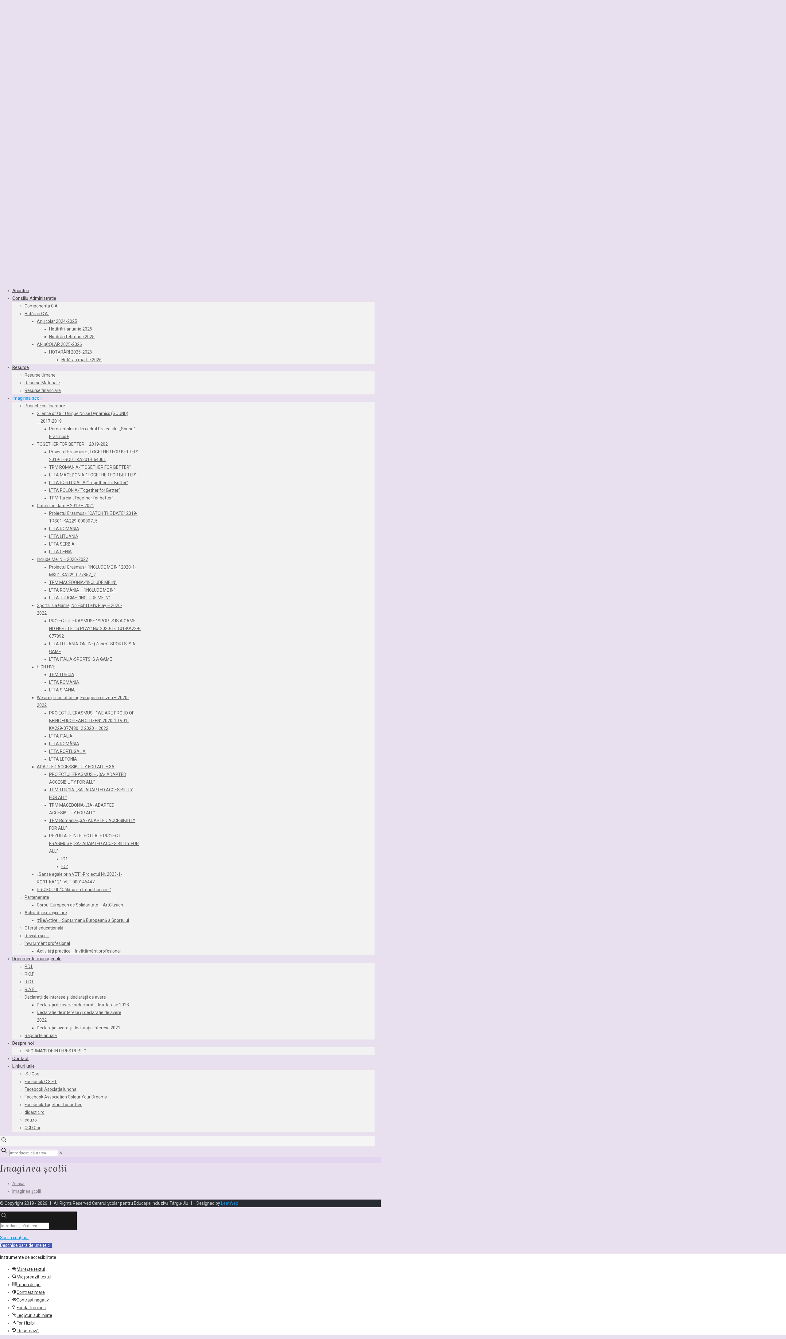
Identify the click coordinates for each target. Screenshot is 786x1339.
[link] (61, 1152)
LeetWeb (229, 1203)
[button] (26, 1245)
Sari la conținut (14, 1237)
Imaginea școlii (26, 1191)
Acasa (18, 1183)
